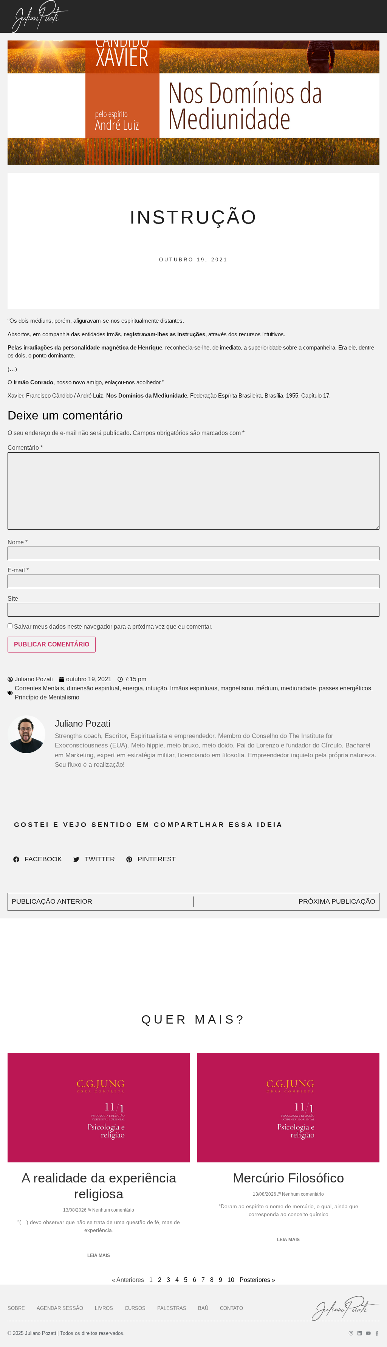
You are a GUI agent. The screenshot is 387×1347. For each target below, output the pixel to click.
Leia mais (98, 1255)
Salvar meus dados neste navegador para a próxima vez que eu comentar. (113, 627)
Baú (203, 1308)
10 (231, 1280)
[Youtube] (368, 1333)
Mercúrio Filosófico (288, 1177)
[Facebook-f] (377, 1333)
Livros (104, 1308)
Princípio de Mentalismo (47, 697)
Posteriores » (257, 1280)
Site (13, 599)
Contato (231, 1308)
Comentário (25, 448)
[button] (38, 859)
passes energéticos (345, 688)
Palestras (171, 1308)
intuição (156, 688)
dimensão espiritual (93, 688)
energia (132, 688)
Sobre (16, 1308)
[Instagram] (350, 1333)
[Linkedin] (359, 1333)
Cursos (135, 1308)
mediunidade (298, 688)
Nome (18, 542)
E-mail (18, 570)
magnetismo (236, 688)
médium (267, 688)
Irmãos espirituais (193, 688)
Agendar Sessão (60, 1308)
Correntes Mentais (39, 688)
